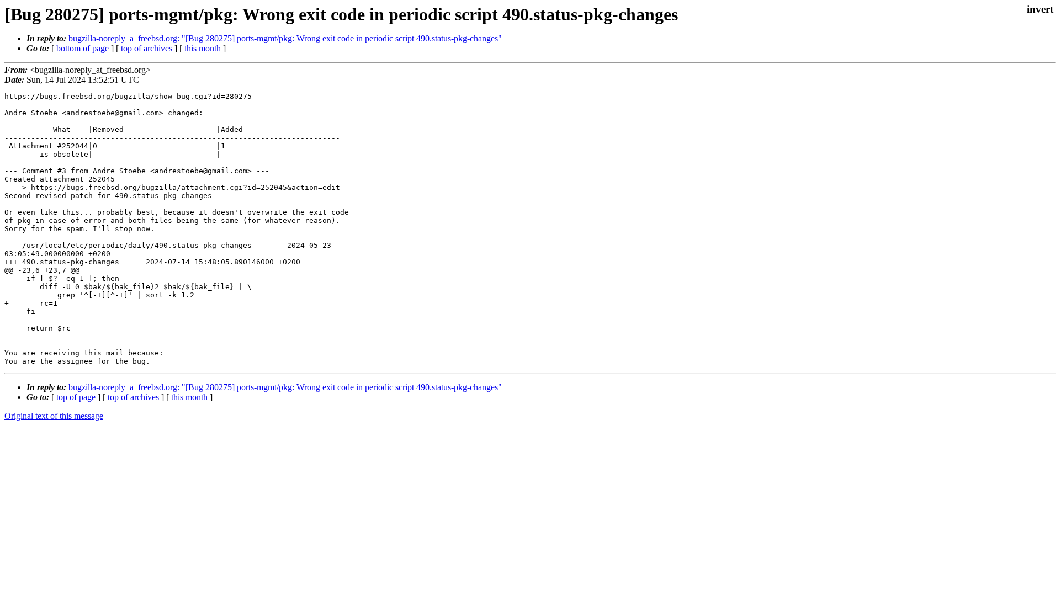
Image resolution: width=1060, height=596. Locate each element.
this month (202, 48)
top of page (76, 397)
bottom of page (82, 48)
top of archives (146, 48)
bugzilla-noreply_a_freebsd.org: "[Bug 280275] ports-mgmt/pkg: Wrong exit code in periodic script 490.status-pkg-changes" (285, 38)
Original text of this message (53, 416)
